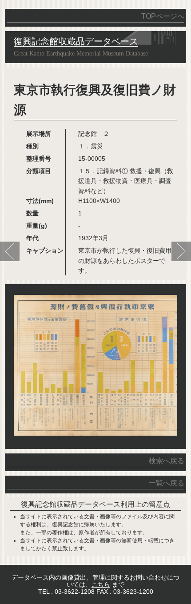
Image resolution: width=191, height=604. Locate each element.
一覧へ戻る (166, 483)
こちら (101, 584)
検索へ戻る (166, 461)
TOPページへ (162, 16)
